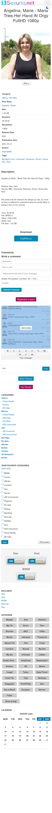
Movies (4, 411)
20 (27, 735)
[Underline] (20, 350)
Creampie (26, 654)
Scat (3, 597)
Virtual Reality (8, 401)
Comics (4, 451)
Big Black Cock (8, 159)
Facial (42, 643)
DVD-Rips (7, 418)
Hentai (4, 457)
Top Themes (26, 387)
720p (26, 678)
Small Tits (9, 678)
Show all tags (11, 701)
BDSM (4, 600)
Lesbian (42, 654)
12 (20, 731)
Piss (3, 607)
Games (4, 447)
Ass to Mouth (9, 689)
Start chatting (26, 328)
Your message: (26, 357)
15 (40, 731)
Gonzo (38, 159)
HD (25, 666)
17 (5, 735)
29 (40, 740)
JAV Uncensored (10, 434)
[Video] (20, 354)
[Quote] (32, 354)
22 (40, 735)
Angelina (5, 105)
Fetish (9, 695)
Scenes (6, 404)
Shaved (26, 648)
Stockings (42, 678)
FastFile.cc (26, 238)
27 (27, 740)
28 (34, 740)
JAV (3, 427)
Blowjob (9, 619)
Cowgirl (9, 672)
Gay (3, 594)
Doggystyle (9, 683)
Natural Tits (9, 643)
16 (47, 731)
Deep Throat (42, 672)
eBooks (4, 444)
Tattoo (25, 672)
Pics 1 (26, 83)
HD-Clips (13, 97)
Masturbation (42, 660)
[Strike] (26, 350)
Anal (9, 161)
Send (46, 369)
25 (13, 740)
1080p (42, 631)
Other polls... (6, 468)
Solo (42, 683)
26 (20, 740)
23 (47, 735)
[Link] (38, 350)
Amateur (9, 666)
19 (20, 735)
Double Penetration (10, 660)
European (26, 689)
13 (27, 731)
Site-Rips (5, 437)
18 (13, 735)
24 (5, 740)
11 (13, 731)
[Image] (44, 350)
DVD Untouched (9, 424)
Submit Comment (11, 289)
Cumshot (9, 648)
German (42, 689)
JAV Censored (9, 431)
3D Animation (7, 454)
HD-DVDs (7, 421)
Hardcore (30, 159)
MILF (26, 631)
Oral (26, 643)
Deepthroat (26, 660)
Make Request (26, 378)
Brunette (9, 631)
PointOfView (26, 683)
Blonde (9, 637)
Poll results (44, 542)
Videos (5, 97)
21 (34, 735)
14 (34, 731)
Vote (5, 542)
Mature (42, 666)
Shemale (5, 603)
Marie (13, 105)
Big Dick (42, 648)
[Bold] (8, 350)
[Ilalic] (14, 350)
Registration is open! (26, 299)
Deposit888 (7, 151)
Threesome (42, 637)
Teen (42, 625)
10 (5, 731)
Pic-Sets (5, 441)
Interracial (20, 159)
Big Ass (9, 654)
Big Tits (9, 625)
